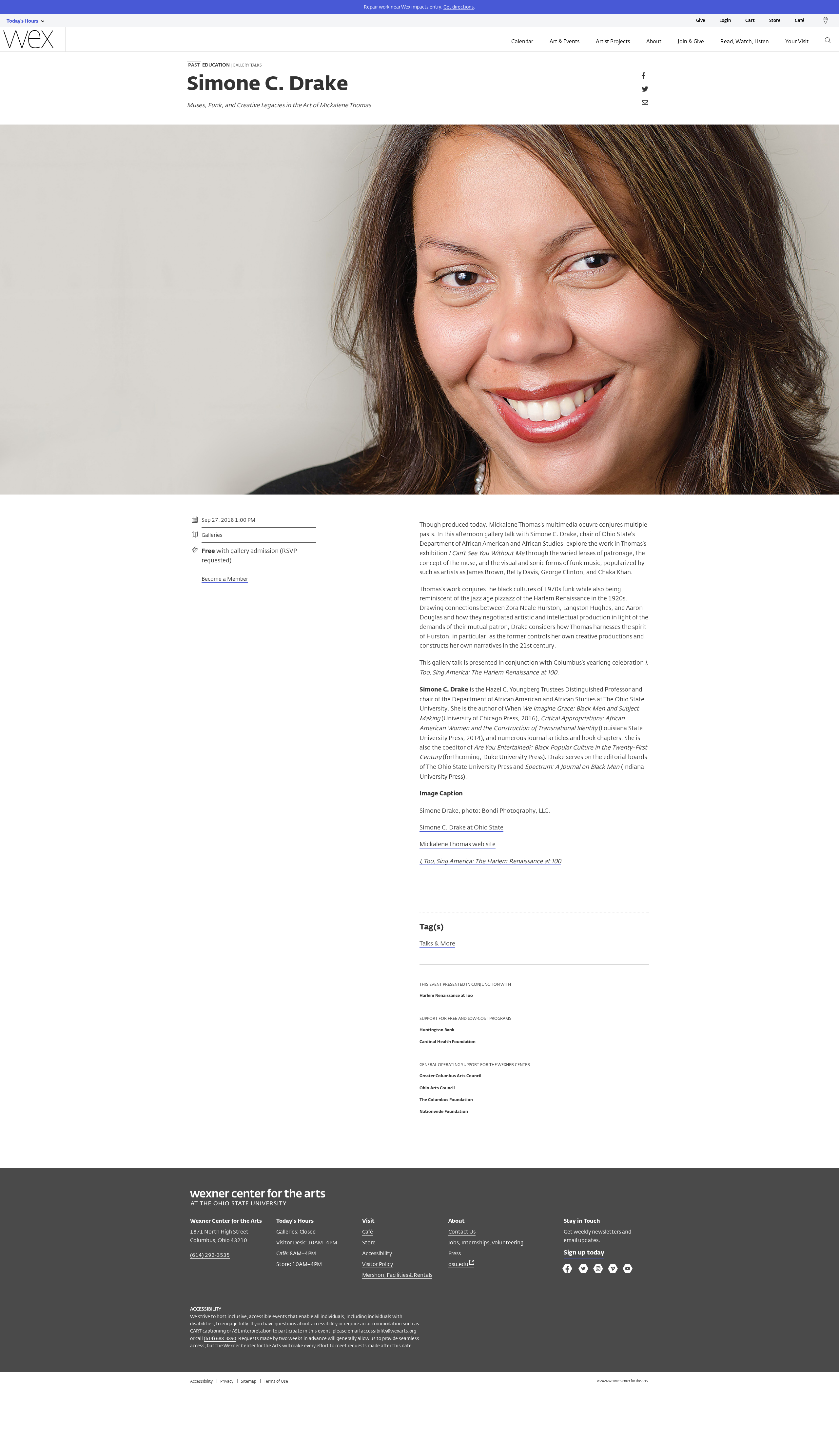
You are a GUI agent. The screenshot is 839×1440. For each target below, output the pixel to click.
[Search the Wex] (828, 41)
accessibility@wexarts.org (388, 1331)
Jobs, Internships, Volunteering (485, 1242)
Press (454, 1253)
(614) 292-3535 (210, 1255)
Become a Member (225, 579)
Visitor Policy (377, 1264)
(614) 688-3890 (220, 1338)
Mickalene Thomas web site (458, 844)
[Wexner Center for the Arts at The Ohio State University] (257, 1203)
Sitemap (249, 1381)
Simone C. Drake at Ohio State (461, 827)
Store (774, 21)
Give (700, 21)
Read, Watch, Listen (744, 41)
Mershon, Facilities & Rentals (397, 1275)
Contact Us (462, 1231)
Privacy (227, 1381)
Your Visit (797, 41)
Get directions (458, 7)
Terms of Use (276, 1381)
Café (799, 21)
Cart (750, 21)
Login (725, 21)
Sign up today (584, 1253)
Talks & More (437, 943)
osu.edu (458, 1264)
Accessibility (377, 1253)
